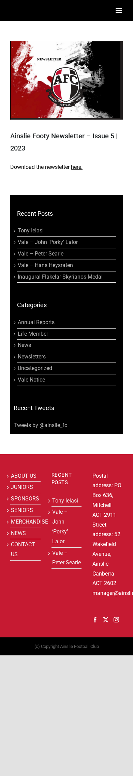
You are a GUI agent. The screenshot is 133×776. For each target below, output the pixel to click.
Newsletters (32, 356)
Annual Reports (36, 322)
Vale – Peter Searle (40, 253)
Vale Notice (31, 379)
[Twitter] (105, 619)
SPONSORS (25, 498)
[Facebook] (95, 619)
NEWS (18, 533)
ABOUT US (23, 476)
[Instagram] (116, 619)
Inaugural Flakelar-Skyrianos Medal (60, 277)
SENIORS (22, 510)
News (24, 345)
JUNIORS (22, 487)
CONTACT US (23, 549)
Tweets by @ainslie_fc (40, 425)
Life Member (33, 334)
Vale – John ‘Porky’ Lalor (48, 242)
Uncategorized (35, 368)
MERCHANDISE (25, 521)
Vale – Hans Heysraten (45, 265)
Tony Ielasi (31, 230)
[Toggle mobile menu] (119, 10)
